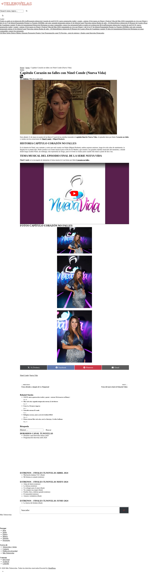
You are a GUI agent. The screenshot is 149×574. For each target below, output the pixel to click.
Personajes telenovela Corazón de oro (40, 21)
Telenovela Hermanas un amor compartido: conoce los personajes (55, 25)
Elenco (13, 33)
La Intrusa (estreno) (30, 486)
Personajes (32, 33)
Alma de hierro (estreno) (31, 484)
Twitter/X (6, 562)
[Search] (26, 11)
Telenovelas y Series (10, 547)
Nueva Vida (33, 375)
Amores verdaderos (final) (32, 496)
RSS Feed (4, 521)
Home (22, 68)
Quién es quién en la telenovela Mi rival (13, 21)
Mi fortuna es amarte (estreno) (33, 477)
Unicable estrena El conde (31, 410)
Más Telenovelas (8, 553)
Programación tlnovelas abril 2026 (35, 438)
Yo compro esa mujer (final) (33, 490)
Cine (43, 33)
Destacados (100, 33)
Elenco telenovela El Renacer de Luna (128, 23)
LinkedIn (6, 564)
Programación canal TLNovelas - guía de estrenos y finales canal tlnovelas (70, 33)
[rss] (1, 525)
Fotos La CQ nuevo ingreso (31, 406)
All (1, 33)
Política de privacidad (10, 551)
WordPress (52, 568)
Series (8, 33)
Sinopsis (25, 33)
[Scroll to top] (3, 571)
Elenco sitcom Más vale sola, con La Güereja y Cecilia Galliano (43, 419)
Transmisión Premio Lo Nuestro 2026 (28, 23)
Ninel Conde (24, 375)
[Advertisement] (74, 50)
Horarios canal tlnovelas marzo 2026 (36, 435)
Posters (38, 33)
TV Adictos (24, 79)
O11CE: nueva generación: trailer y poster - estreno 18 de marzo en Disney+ (79, 21)
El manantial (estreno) (31, 494)
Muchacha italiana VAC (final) (34, 475)
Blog (4, 33)
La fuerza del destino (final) (32, 503)
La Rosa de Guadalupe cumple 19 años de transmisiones (103, 29)
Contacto (6, 549)
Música (19, 33)
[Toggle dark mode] (3, 15)
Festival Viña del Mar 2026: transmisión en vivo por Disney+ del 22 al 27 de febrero (71, 27)
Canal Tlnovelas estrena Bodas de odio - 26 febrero (97, 23)
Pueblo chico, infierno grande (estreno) (36, 492)
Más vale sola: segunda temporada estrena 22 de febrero (60, 23)
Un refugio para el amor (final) (34, 488)
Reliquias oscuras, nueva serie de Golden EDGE (38, 415)
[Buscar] (124, 510)
